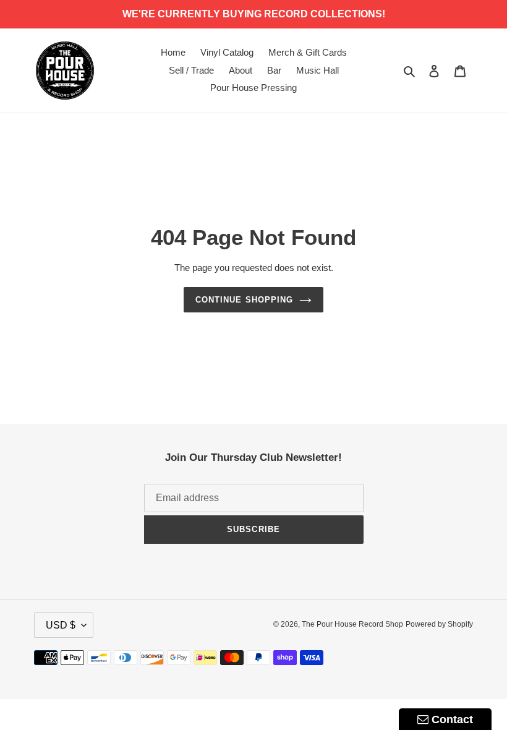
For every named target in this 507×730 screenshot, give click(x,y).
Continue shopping (244, 299)
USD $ (60, 625)
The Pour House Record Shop (352, 624)
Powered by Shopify (439, 624)
